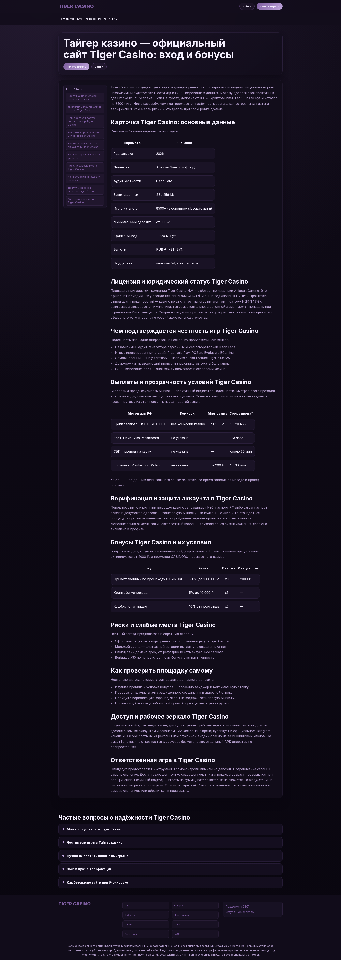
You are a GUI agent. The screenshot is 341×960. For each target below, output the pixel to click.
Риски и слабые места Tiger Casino (82, 167)
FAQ (114, 18)
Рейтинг (104, 18)
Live (80, 18)
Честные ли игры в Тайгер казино (94, 842)
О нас (128, 924)
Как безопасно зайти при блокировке (97, 882)
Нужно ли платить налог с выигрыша (97, 856)
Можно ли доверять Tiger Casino (94, 829)
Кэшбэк (90, 18)
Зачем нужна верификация (89, 869)
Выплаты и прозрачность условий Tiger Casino (83, 134)
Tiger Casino (76, 6)
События (130, 914)
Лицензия (131, 934)
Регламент (181, 924)
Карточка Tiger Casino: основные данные (82, 97)
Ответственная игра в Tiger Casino (82, 200)
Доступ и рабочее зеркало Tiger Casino (81, 189)
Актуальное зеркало (240, 912)
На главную (66, 18)
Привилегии (182, 914)
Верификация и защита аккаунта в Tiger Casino (83, 145)
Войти (247, 6)
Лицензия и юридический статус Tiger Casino (84, 108)
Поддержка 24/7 (237, 906)
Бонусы (178, 905)
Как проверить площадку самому (84, 178)
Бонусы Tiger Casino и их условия (84, 156)
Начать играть (269, 6)
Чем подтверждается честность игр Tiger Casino (82, 121)
